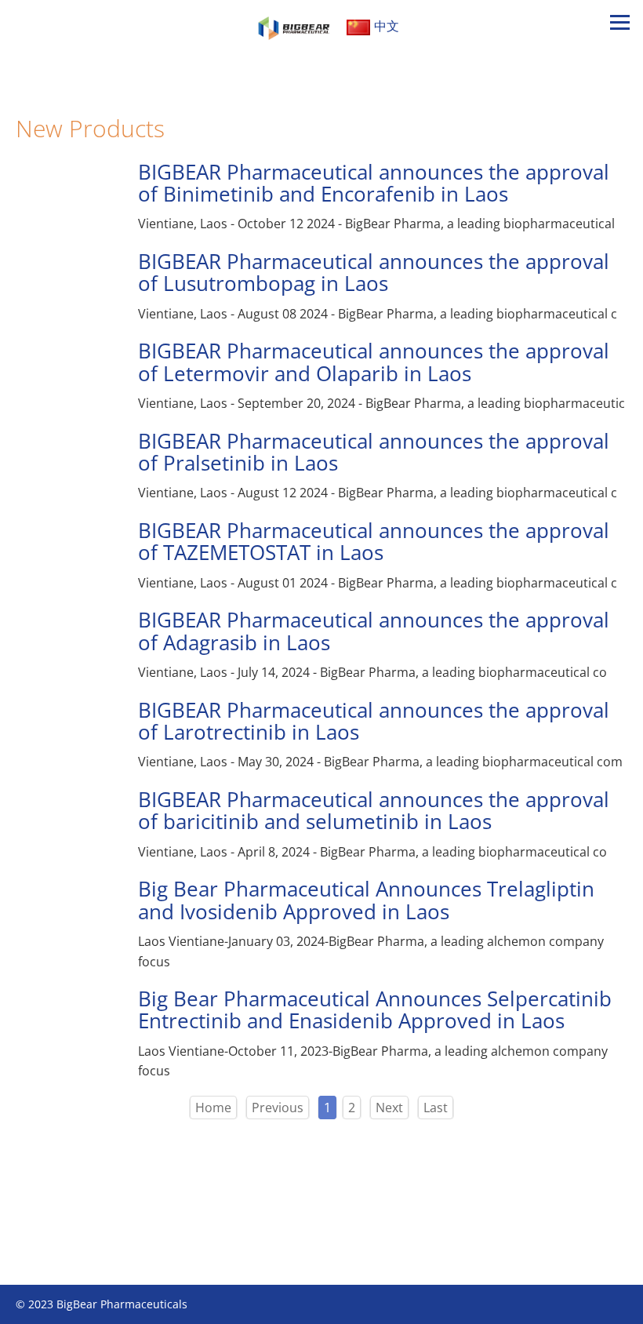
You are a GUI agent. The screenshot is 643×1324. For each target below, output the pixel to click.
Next (389, 1107)
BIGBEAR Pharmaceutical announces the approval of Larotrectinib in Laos (373, 721)
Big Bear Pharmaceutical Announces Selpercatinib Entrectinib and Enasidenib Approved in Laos (375, 1009)
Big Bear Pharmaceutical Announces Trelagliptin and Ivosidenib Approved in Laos (366, 900)
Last (435, 1107)
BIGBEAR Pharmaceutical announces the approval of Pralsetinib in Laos (373, 452)
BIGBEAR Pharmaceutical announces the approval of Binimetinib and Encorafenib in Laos (373, 183)
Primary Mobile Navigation (619, 46)
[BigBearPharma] (295, 26)
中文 (386, 26)
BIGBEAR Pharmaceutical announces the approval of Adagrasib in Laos (373, 631)
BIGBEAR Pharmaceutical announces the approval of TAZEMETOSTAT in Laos (373, 541)
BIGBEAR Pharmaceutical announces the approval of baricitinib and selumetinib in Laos (373, 810)
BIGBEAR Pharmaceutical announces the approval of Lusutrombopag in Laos (373, 272)
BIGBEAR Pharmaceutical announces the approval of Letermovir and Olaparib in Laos (373, 361)
